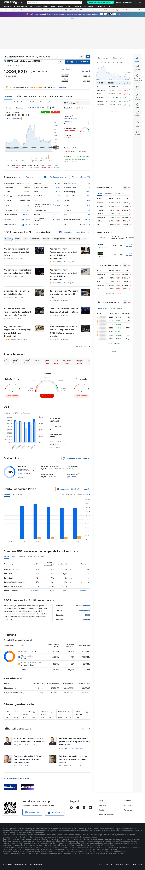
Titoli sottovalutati (134, 10)
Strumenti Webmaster (107, 815)
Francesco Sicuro (78, 766)
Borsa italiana (33, 10)
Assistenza (128, 810)
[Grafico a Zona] (10, 108)
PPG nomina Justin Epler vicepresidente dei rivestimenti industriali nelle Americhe (17, 312)
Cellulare (102, 805)
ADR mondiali (73, 10)
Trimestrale (17, 494)
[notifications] (135, 2)
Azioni (7, 10)
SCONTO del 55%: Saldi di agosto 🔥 (100, 2)
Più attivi (99, 193)
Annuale (7, 494)
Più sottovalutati (102, 308)
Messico (86, 620)
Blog (101, 801)
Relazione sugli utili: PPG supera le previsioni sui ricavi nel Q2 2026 (64, 294)
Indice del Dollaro (102, 101)
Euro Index (100, 105)
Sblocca (85, 71)
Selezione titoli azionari (20, 10)
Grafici (18, 96)
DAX (98, 86)
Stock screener (89, 6)
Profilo (16, 102)
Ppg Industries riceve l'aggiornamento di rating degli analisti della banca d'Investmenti (63, 254)
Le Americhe (91, 10)
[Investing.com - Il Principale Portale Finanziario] (13, 2)
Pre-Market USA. (45, 10)
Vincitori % (108, 193)
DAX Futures (101, 90)
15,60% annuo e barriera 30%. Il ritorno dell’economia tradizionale (29, 740)
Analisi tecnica (13, 354)
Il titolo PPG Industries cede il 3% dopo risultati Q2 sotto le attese (64, 310)
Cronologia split (45, 102)
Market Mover (103, 187)
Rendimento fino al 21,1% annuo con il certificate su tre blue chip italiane (73, 759)
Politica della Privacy (122, 864)
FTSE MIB (100, 83)
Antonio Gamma (32, 766)
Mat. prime (106, 58)
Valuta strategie (62, 87)
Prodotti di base (83, 610)
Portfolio (102, 810)
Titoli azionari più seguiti (107, 265)
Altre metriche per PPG (81, 177)
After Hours (55, 10)
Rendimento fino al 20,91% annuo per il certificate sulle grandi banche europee (29, 759)
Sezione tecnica (56, 96)
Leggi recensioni (129, 245)
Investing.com (8, 276)
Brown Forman (28, 711)
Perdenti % (119, 193)
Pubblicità (127, 805)
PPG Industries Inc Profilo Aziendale (27, 600)
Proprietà (24, 102)
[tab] (5, 361)
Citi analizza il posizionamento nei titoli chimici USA (17, 292)
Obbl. (115, 58)
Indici (98, 58)
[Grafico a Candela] (6, 108)
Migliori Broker (103, 232)
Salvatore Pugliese (33, 745)
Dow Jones (100, 97)
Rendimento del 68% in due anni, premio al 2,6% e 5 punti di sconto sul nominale (74, 741)
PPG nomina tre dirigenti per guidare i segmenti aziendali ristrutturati (16, 252)
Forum (69, 96)
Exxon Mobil (62, 711)
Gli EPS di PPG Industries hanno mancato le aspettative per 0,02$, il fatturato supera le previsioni (63, 331)
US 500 (99, 94)
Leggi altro (8, 620)
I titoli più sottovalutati (106, 302)
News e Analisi (29, 96)
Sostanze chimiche (82, 606)
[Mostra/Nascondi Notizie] (48, 107)
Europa (99, 10)
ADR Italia (82, 10)
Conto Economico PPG (19, 489)
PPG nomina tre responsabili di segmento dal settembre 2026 (17, 271)
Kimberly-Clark (46, 711)
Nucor (78, 711)
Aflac (7, 711)
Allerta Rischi (137, 864)
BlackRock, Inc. (10, 688)
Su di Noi (127, 801)
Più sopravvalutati (116, 308)
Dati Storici (33, 102)
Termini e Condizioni (105, 864)
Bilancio (42, 96)
